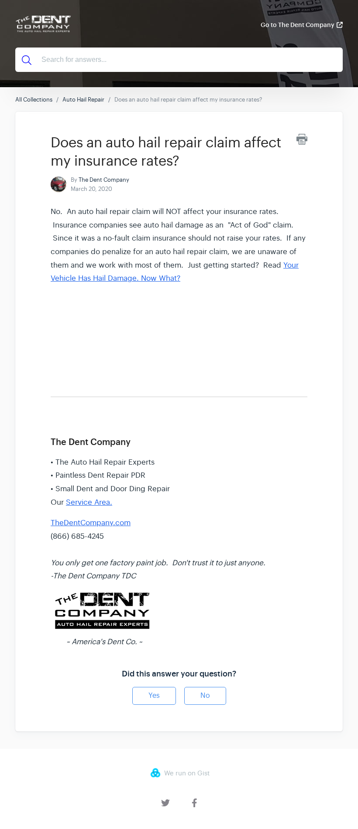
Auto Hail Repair (83, 99)
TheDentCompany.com (91, 522)
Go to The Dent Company (297, 25)
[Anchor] (57, 421)
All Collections (33, 99)
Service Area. (89, 502)
